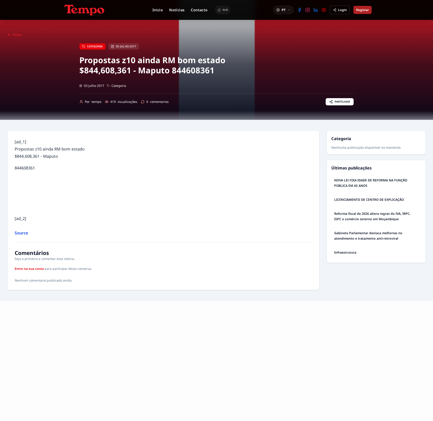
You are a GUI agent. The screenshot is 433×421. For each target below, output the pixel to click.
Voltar (17, 34)
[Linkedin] (315, 10)
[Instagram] (307, 10)
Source (21, 233)
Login (342, 10)
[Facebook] (299, 10)
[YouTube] (324, 10)
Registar (362, 10)
